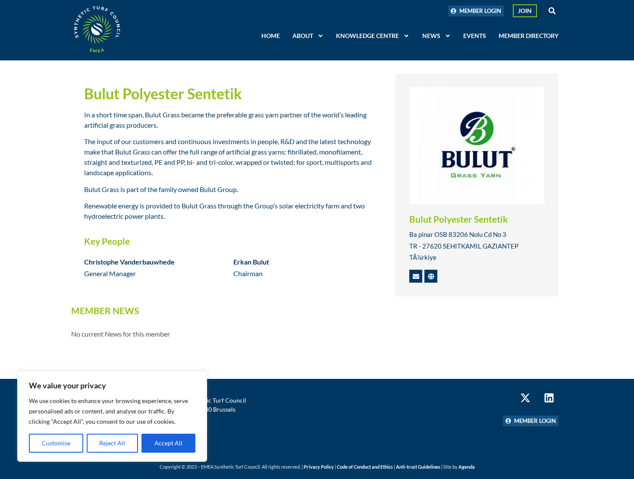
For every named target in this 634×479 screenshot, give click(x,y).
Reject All (112, 443)
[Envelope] (415, 276)
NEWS (431, 35)
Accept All (168, 443)
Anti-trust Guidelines (418, 467)
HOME (270, 35)
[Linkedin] (549, 397)
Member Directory (529, 35)
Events (474, 35)
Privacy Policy (319, 467)
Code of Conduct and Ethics (365, 467)
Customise (56, 443)
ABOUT (302, 35)
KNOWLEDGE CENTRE (367, 35)
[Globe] (430, 276)
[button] (552, 10)
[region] (112, 416)
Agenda (466, 467)
